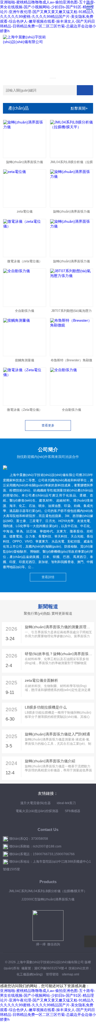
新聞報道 (48, 606)
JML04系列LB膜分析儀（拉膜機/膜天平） (71, 163)
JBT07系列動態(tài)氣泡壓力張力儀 (71, 312)
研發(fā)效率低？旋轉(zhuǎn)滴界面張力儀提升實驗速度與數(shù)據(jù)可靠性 (58, 654)
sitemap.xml (70, 974)
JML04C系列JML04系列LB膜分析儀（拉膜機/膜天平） (48, 891)
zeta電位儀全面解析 (41, 680)
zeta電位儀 (25, 211)
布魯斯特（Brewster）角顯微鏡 (71, 361)
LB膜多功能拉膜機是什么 (46, 707)
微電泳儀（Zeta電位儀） (24, 410)
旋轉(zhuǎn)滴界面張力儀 (24, 162)
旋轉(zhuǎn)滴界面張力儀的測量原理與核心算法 (58, 627)
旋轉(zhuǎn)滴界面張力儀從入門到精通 (57, 734)
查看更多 (48, 425)
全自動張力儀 (24, 311)
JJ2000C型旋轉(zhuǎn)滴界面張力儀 (47, 899)
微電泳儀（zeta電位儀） (24, 261)
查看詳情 (48, 577)
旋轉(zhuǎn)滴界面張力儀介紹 (50, 761)
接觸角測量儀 (24, 360)
